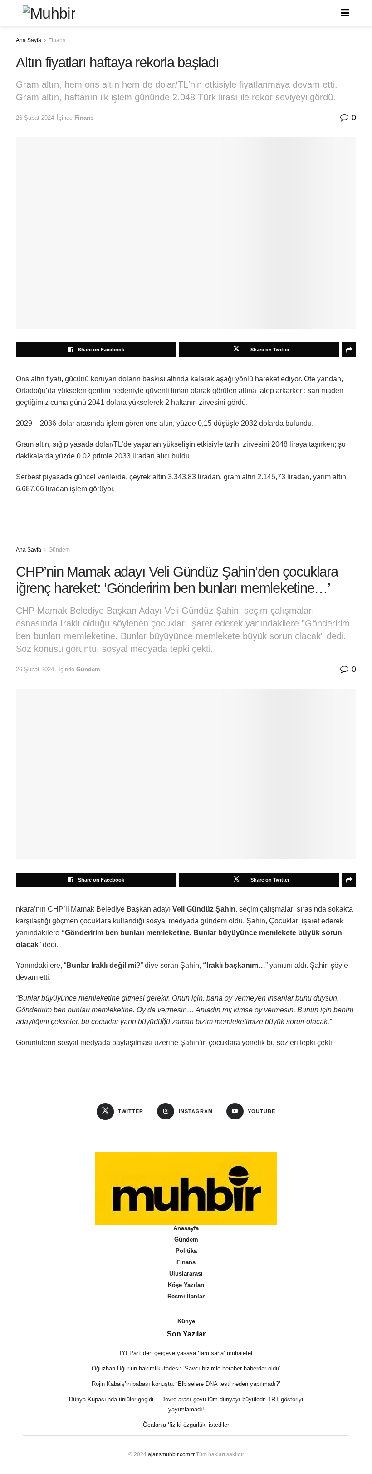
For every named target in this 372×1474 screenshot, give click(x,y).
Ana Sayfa (28, 40)
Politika (186, 1250)
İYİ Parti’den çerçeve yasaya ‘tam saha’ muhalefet (186, 1353)
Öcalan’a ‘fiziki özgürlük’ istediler (186, 1424)
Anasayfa (186, 1228)
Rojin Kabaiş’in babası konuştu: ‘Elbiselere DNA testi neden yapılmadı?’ (186, 1383)
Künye (186, 1321)
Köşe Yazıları (186, 1285)
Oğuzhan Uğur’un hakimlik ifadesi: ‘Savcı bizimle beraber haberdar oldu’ (186, 1368)
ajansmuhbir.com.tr (171, 1454)
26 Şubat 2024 (35, 117)
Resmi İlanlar (186, 1296)
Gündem (59, 550)
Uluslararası (186, 1273)
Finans (57, 40)
